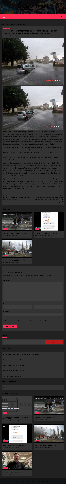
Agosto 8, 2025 (14, 420)
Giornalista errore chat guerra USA (47, 233)
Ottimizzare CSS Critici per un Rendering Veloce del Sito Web (21, 354)
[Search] (62, 16)
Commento (7, 280)
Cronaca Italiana (33, 6)
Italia (5, 28)
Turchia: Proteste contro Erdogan (14, 233)
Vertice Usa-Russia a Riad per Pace (14, 260)
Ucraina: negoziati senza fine (12, 376)
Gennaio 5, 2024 (15, 36)
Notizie (9, 28)
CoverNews (38, 481)
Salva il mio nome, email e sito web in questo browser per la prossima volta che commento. (32, 321)
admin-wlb (7, 36)
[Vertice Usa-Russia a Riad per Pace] (17, 248)
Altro (5, 412)
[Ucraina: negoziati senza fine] (17, 460)
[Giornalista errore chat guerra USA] (49, 221)
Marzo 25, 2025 (15, 235)
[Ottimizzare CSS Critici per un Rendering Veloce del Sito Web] (17, 405)
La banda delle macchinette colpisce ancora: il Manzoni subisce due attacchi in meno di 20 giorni (48, 198)
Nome (5, 304)
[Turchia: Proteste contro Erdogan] (17, 221)
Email (36, 304)
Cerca (4, 335)
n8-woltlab (7, 235)
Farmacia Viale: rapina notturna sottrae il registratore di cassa (16, 197)
